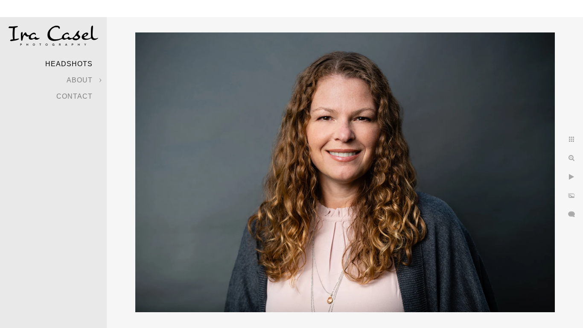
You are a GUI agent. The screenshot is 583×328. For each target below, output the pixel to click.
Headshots (69, 63)
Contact (74, 96)
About (80, 80)
